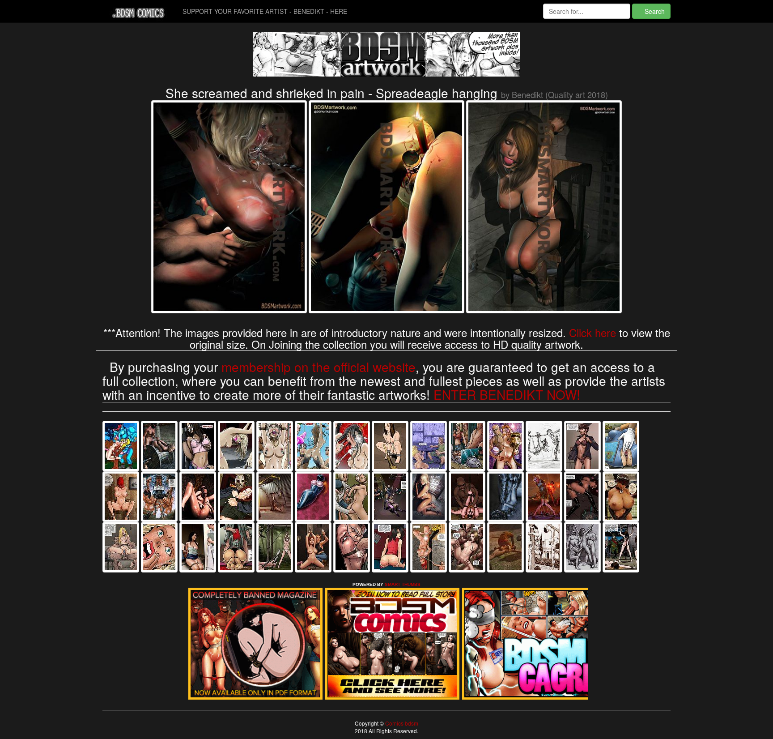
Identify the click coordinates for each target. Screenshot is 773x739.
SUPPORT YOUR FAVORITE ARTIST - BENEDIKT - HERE (265, 11)
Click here (592, 332)
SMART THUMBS (402, 584)
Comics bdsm (401, 723)
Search (654, 11)
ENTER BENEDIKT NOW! (506, 394)
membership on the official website (318, 367)
